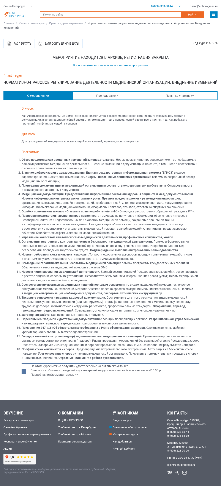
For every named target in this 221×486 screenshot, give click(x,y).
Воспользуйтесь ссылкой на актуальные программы (110, 65)
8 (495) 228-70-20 (178, 450)
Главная (8, 23)
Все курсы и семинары (18, 420)
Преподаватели (107, 95)
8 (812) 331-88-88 (178, 435)
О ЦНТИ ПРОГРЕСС (70, 420)
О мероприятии (38, 95)
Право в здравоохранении (66, 23)
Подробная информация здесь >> (54, 374)
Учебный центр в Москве (74, 434)
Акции (7, 448)
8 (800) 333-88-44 (178, 431)
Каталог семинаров (31, 23)
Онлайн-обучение (15, 427)
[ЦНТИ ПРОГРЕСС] (19, 14)
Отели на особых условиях (130, 427)
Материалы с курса (125, 434)
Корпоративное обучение (20, 441)
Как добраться (122, 441)
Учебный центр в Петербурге (77, 427)
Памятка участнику (180, 95)
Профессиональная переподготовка (27, 434)
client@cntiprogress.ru (181, 464)
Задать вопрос (122, 420)
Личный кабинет (124, 448)
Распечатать (22, 43)
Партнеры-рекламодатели (75, 441)
